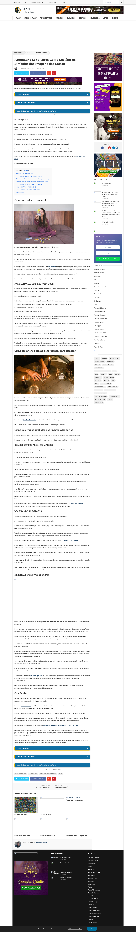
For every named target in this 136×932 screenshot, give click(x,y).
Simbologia (97, 301)
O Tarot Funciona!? (43, 787)
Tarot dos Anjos (99, 322)
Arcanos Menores (99, 273)
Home (28, 53)
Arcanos (104, 358)
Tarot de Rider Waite (100, 319)
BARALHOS (71, 18)
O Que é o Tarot (106, 183)
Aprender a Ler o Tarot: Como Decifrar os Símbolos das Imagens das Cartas (111, 203)
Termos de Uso (51, 2)
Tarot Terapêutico (99, 340)
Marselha (103, 374)
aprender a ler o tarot (70, 540)
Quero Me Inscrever (107, 258)
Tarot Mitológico (99, 329)
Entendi (92, 929)
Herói (96, 374)
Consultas (97, 290)
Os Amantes (98, 377)
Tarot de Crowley (99, 311)
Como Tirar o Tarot (41, 53)
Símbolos (106, 380)
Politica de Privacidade (37, 2)
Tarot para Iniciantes (74, 800)
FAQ (25, 2)
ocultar (26, 170)
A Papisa (97, 358)
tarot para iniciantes (101, 396)
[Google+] (49, 73)
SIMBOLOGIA (95, 18)
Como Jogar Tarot (20, 774)
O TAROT (17, 18)
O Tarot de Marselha (62, 787)
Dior (114, 371)
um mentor (52, 267)
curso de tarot (32, 774)
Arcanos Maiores (99, 269)
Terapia (96, 343)
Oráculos (97, 297)
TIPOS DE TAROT (46, 18)
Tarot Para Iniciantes (100, 336)
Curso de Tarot (98, 294)
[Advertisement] (68, 36)
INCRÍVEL (115, 18)
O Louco (117, 374)
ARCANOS (59, 18)
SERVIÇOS (82, 18)
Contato (62, 2)
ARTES (105, 18)
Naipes (110, 374)
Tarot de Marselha (99, 315)
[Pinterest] (54, 73)
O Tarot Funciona (109, 377)
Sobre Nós (17, 2)
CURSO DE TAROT (30, 18)
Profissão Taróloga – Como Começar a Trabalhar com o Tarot (110, 194)
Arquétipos (97, 276)
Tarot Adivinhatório (100, 308)
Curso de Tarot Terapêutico (48, 774)
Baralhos (96, 283)
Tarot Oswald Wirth (100, 333)
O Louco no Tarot (20, 815)
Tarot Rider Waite (114, 396)
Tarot (60, 774)
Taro (113, 380)
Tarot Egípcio (98, 326)
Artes (95, 280)
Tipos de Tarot (45, 814)
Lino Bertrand (22, 68)
